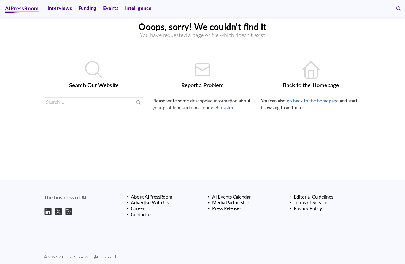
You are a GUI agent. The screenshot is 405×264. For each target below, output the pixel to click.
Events (110, 8)
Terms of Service (310, 202)
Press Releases (226, 208)
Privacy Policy (308, 208)
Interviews (60, 8)
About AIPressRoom (151, 197)
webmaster (222, 107)
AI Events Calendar (231, 197)
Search (138, 103)
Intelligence (138, 8)
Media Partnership (230, 202)
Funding (87, 8)
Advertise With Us (150, 202)
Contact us (141, 214)
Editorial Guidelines (313, 197)
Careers (138, 208)
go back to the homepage (313, 101)
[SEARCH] (398, 8)
